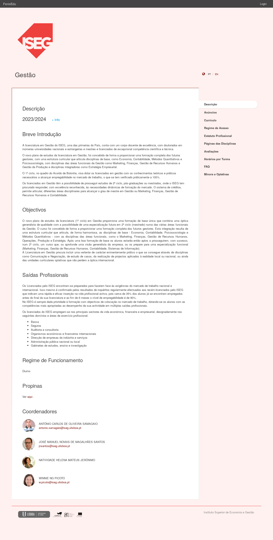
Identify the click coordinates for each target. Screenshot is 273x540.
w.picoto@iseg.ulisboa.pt (54, 482)
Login (263, 4)
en (216, 74)
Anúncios (210, 112)
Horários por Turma (217, 159)
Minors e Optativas (216, 174)
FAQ (207, 166)
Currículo (210, 120)
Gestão (25, 74)
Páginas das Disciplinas (220, 143)
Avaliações (211, 151)
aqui (29, 397)
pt (209, 74)
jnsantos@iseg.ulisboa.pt (54, 446)
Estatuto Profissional (218, 136)
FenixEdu (9, 4)
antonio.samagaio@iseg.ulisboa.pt (60, 428)
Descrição (210, 104)
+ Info (56, 119)
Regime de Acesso (216, 128)
